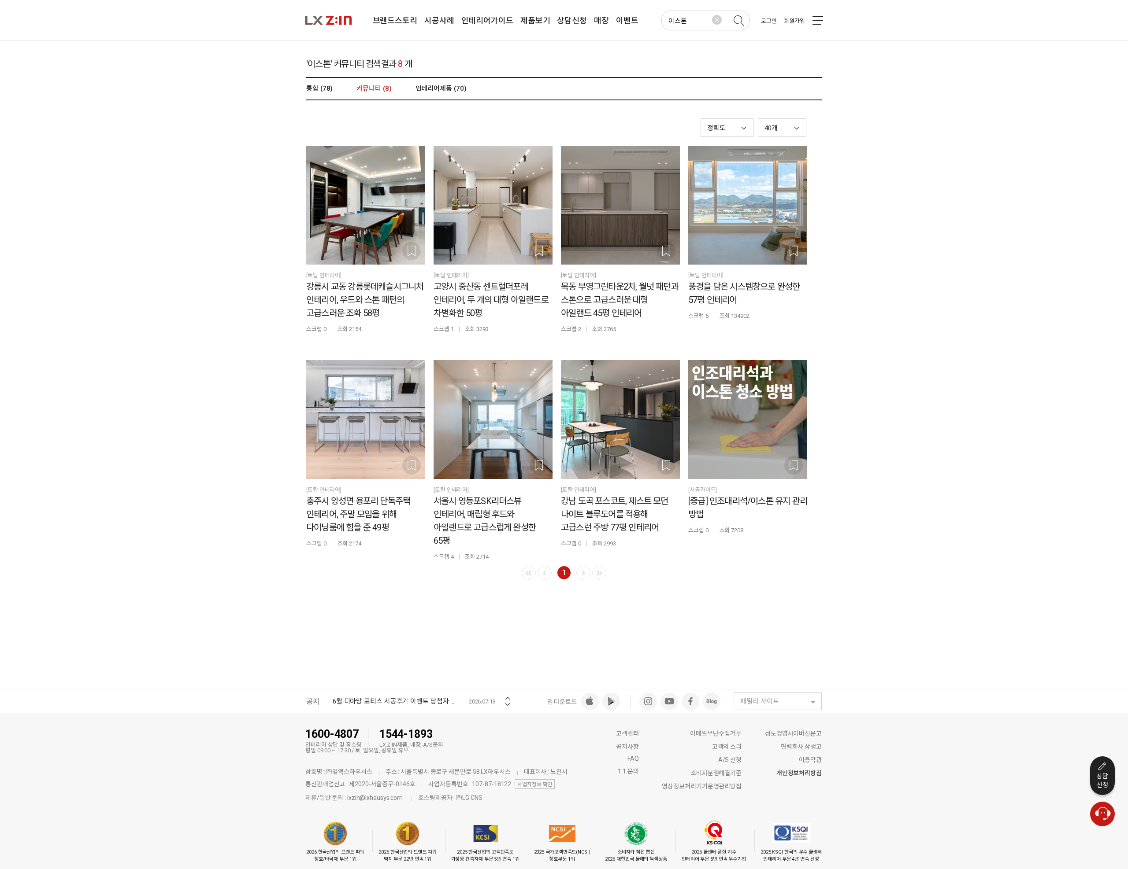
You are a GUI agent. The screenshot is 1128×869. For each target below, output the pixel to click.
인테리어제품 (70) (441, 88)
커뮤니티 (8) (373, 88)
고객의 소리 (727, 746)
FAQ (633, 758)
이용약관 (810, 759)
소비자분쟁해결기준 (716, 773)
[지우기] (717, 20)
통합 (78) (319, 88)
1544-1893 (406, 734)
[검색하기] (738, 21)
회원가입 (794, 21)
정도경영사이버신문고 (793, 733)
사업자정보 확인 (534, 784)
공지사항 (627, 746)
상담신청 (1102, 780)
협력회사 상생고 (801, 746)
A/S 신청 (730, 759)
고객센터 (627, 733)
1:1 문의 (628, 771)
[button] (782, 127)
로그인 (769, 21)
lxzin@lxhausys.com (375, 797)
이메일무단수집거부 (716, 733)
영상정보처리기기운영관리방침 (702, 786)
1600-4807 (332, 734)
